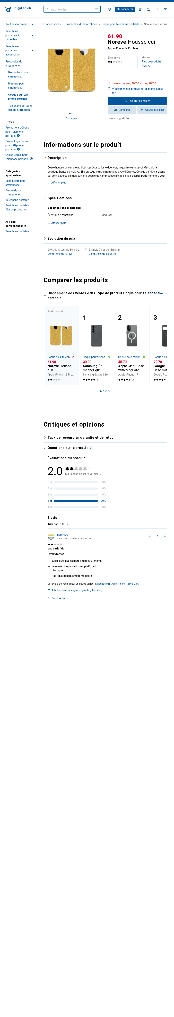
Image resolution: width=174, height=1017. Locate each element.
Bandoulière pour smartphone (18, 74)
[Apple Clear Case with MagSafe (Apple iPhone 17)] (132, 345)
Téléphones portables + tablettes (12, 35)
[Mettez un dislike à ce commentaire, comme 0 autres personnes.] (165, 536)
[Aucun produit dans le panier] (165, 9)
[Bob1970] (69, 536)
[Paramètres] (109, 9)
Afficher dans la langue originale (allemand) (77, 590)
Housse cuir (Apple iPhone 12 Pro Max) (118, 583)
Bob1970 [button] (62, 534)
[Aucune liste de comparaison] (149, 9)
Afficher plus (58, 182)
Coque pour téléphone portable (19, 96)
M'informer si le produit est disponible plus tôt (137, 91)
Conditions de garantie (102, 253)
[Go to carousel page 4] (109, 391)
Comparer (124, 109)
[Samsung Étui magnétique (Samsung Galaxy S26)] (96, 345)
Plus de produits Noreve (151, 61)
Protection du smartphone (13, 63)
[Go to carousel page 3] (106, 391)
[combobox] (62, 524)
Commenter (59, 598)
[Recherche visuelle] (96, 9)
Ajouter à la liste (154, 109)
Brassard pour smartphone (16, 85)
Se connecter (125, 9)
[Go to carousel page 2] (103, 391)
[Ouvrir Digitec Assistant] (140, 9)
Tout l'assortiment (16, 24)
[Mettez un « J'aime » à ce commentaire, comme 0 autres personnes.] (150, 536)
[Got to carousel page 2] (72, 113)
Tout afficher (155, 293)
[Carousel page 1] (101, 391)
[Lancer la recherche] (47, 9)
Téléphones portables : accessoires (12, 50)
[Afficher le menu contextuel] (142, 536)
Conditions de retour (60, 253)
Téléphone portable (17, 200)
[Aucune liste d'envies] (157, 9)
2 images (71, 118)
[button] (137, 83)
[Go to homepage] (18, 9)
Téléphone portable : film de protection (20, 107)
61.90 (115, 36)
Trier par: (53, 524)
